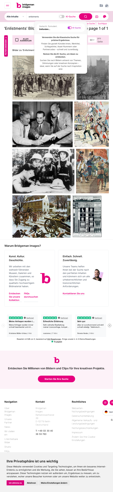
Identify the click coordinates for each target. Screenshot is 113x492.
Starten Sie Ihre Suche (56, 379)
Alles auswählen (25, 40)
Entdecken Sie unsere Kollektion (14, 296)
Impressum (77, 432)
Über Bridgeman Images (9, 411)
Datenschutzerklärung (83, 415)
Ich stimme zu (15, 483)
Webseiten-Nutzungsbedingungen (83, 410)
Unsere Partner (8, 421)
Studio (7, 446)
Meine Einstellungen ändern (54, 483)
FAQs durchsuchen (31, 295)
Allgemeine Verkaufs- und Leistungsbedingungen (84, 422)
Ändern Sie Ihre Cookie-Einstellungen (84, 438)
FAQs (7, 451)
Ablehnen (31, 483)
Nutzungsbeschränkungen (85, 428)
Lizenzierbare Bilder (11, 441)
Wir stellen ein (9, 433)
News (7, 426)
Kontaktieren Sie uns (73, 293)
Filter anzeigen (6, 47)
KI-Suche (71, 16)
